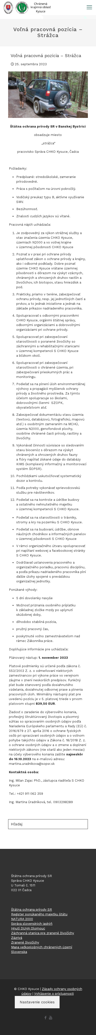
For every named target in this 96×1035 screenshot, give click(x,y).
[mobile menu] (89, 7)
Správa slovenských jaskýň (31, 923)
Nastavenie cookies (37, 1002)
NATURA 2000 (22, 919)
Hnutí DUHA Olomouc (28, 928)
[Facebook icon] (45, 1017)
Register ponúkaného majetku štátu (39, 914)
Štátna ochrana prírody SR (31, 909)
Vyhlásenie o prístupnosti (54, 993)
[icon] (50, 1017)
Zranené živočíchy (25, 942)
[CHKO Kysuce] (27, 7)
